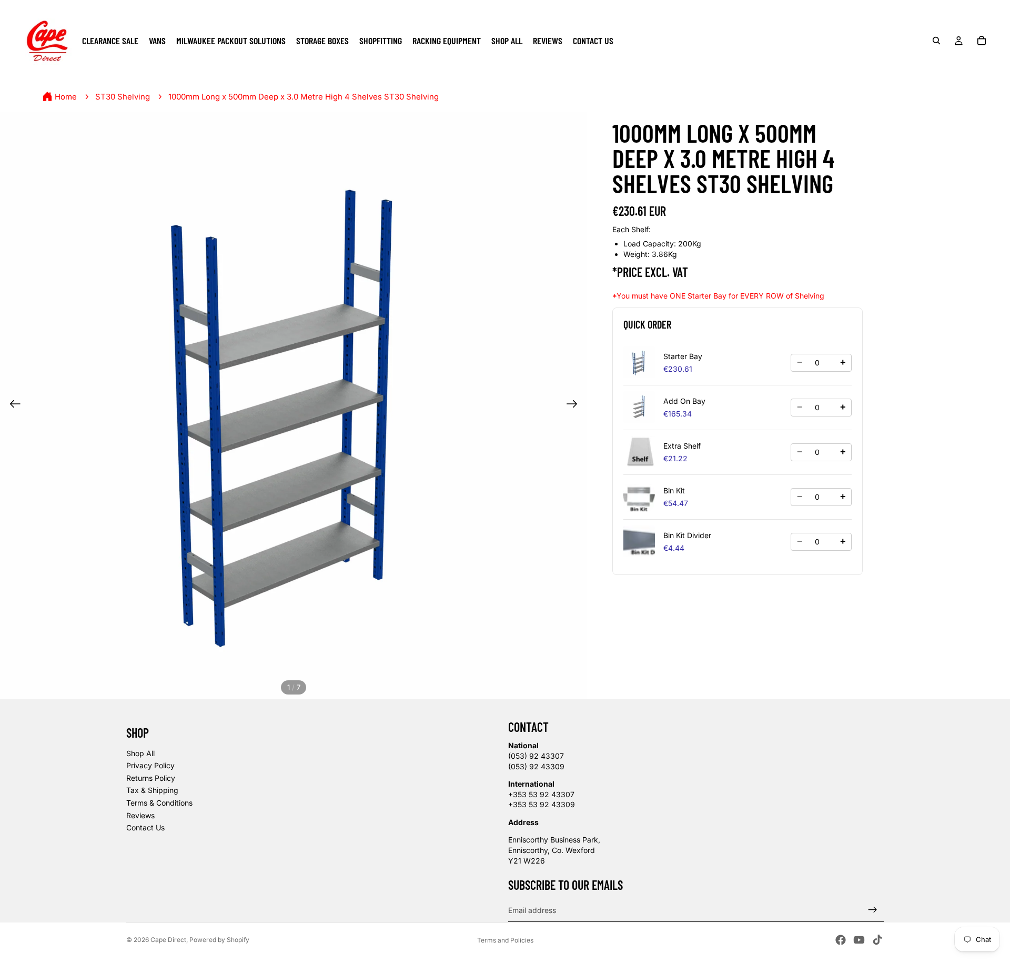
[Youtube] (859, 940)
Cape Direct (168, 940)
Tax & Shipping (152, 790)
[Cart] (981, 40)
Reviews (140, 815)
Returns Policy (150, 777)
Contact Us (145, 827)
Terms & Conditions (159, 802)
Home (66, 97)
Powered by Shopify (219, 940)
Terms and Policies (505, 940)
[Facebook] (840, 940)
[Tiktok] (877, 940)
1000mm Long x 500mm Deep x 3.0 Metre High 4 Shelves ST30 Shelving (303, 97)
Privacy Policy (150, 765)
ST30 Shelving (122, 97)
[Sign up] (873, 910)
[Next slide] (575, 405)
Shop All (140, 753)
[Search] (936, 40)
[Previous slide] (12, 405)
